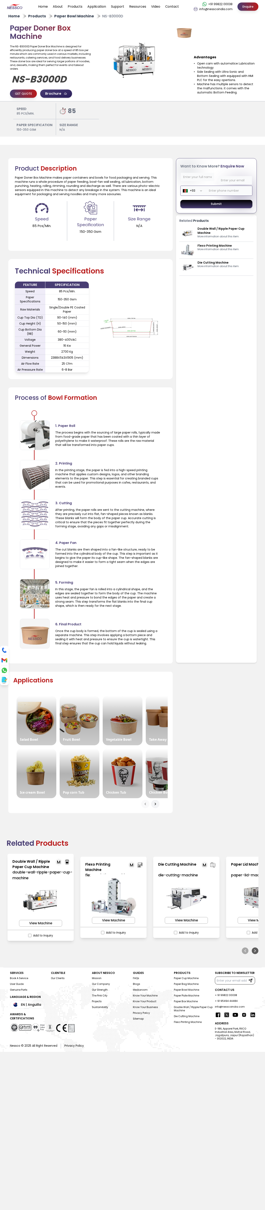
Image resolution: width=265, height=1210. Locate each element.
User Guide (17, 984)
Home (43, 6)
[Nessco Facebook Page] (218, 1015)
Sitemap (138, 1018)
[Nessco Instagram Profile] (244, 1015)
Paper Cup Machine (186, 978)
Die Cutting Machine (186, 1016)
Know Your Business (145, 1007)
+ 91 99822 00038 (226, 995)
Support (117, 6)
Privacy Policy (141, 1013)
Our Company (101, 984)
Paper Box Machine (186, 1001)
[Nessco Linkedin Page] (253, 1015)
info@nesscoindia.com (230, 1006)
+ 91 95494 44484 (226, 1001)
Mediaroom (140, 989)
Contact (172, 6)
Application (96, 6)
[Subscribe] (250, 980)
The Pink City (99, 995)
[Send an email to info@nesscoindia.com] (4, 660)
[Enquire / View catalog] (4, 680)
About (58, 6)
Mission (96, 978)
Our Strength (100, 989)
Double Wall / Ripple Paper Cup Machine (193, 1008)
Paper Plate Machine (186, 995)
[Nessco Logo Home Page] (15, 7)
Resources (137, 6)
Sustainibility (100, 1007)
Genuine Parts (18, 989)
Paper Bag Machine (186, 984)
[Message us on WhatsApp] (4, 670)
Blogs (136, 984)
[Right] (255, 950)
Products (75, 6)
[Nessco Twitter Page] (227, 1015)
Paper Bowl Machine (186, 989)
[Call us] (4, 650)
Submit (216, 204)
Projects (97, 1001)
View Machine (40, 923)
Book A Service (19, 978)
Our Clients (58, 978)
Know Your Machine (145, 995)
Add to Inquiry (43, 935)
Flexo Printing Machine (188, 1022)
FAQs (136, 978)
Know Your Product (144, 1001)
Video (155, 6)
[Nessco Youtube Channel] (235, 1015)
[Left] (245, 950)
